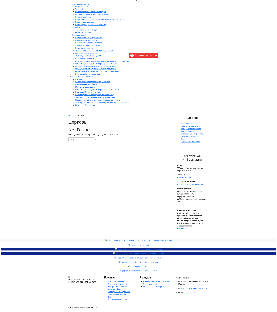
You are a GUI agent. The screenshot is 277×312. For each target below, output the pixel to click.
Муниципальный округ (81, 4)
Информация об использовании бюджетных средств (97, 100)
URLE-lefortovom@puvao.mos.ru (190, 184)
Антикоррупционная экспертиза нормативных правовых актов (102, 61)
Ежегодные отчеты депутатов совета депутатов (95, 69)
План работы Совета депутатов (88, 43)
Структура (79, 79)
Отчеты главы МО (83, 32)
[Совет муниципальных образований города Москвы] (138, 249)
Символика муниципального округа (90, 11)
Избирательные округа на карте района (92, 14)
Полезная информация (190, 141)
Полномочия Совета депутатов (88, 37)
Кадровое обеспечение (85, 105)
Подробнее (182, 228)
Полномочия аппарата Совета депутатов (92, 82)
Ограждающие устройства (192, 134)
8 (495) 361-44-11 (184, 177)
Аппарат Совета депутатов (83, 76)
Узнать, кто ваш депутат (191, 126)
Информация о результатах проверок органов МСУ (97, 89)
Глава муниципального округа (85, 30)
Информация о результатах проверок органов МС (96, 63)
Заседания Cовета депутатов (87, 45)
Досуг (183, 139)
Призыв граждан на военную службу (90, 24)
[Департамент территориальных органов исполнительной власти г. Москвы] (138, 240)
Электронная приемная (191, 128)
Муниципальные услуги (85, 87)
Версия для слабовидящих (145, 55)
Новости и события (189, 123)
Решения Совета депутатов (86, 53)
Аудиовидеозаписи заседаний (88, 56)
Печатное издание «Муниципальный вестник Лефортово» (100, 19)
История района (82, 6)
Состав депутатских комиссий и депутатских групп (96, 66)
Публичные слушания (84, 58)
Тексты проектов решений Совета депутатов (94, 50)
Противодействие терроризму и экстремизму (94, 95)
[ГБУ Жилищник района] (138, 266)
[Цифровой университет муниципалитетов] (138, 271)
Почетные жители (83, 17)
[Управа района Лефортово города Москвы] (138, 262)
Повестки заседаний (84, 48)
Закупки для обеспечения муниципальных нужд (95, 97)
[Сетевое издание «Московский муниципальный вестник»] (138, 253)
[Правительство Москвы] (138, 245)
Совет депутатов (79, 35)
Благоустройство (188, 131)
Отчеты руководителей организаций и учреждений (97, 71)
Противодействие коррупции (87, 74)
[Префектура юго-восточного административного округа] (138, 258)
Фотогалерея (80, 27)
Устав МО (79, 9)
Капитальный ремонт (190, 136)
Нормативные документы (86, 40)
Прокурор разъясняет (84, 22)
